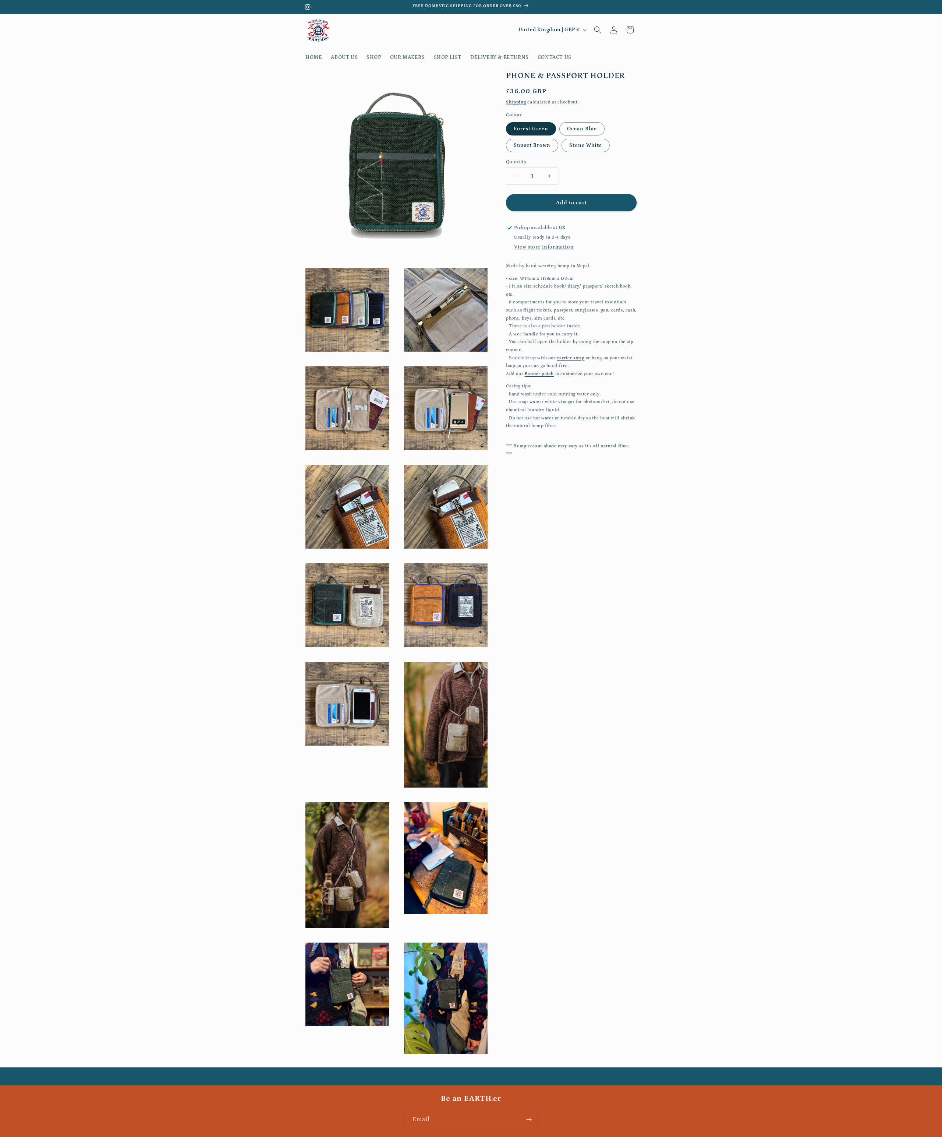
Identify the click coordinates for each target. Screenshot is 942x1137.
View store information (544, 247)
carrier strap (570, 357)
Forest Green (531, 128)
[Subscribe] (529, 1119)
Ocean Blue (582, 128)
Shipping (516, 101)
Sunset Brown (532, 145)
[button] (597, 30)
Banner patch (539, 373)
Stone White (585, 145)
